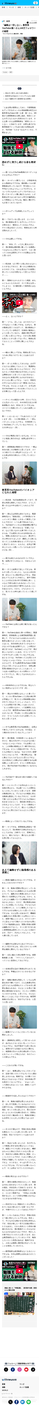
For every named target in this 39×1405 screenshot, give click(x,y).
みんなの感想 (33, 22)
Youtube (5, 72)
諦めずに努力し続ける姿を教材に (17, 93)
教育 (11, 72)
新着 (3, 7)
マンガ (11, 7)
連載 (19, 7)
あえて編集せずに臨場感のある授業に (18, 99)
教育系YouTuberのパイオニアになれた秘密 (20, 96)
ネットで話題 (29, 7)
